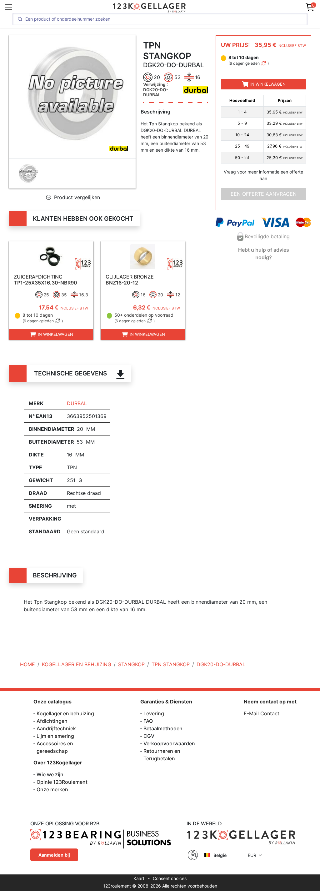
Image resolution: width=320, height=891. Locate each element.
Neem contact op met (270, 701)
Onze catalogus (52, 701)
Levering (153, 713)
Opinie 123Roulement (62, 782)
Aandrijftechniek (56, 728)
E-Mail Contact (261, 713)
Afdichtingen (52, 721)
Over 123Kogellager (57, 762)
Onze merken (52, 789)
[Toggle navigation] (8, 7)
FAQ (148, 721)
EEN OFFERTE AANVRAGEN (264, 194)
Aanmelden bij (54, 855)
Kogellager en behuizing (65, 713)
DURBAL (77, 403)
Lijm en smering (55, 736)
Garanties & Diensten (166, 701)
